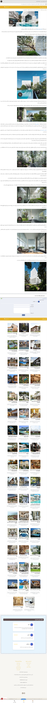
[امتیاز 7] (3, 6)
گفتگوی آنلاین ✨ (23, 699)
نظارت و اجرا (18, 669)
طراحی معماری (42, 4)
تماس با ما (28, 664)
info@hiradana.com (22, 679)
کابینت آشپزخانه (18, 668)
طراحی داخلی (18, 664)
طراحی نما (18, 665)
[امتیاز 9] (4, 6)
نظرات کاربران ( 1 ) (25, 9)
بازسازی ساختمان (18, 667)
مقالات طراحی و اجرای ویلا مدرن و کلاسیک (33, 4)
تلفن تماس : (32, 306)
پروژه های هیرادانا (18, 661)
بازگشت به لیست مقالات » (43, 9)
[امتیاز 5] (2, 6)
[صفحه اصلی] (1, 2)
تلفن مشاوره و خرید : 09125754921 (41, 1)
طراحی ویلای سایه (24, 4)
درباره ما (29, 665)
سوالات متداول (29, 667)
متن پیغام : (32, 313)
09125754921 (22, 672)
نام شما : (32, 304)
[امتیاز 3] (1, 6)
